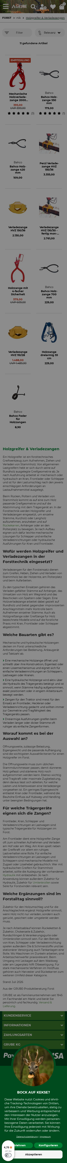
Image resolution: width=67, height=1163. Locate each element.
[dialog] (33, 581)
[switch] (8, 1155)
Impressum (45, 1136)
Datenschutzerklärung (27, 1136)
